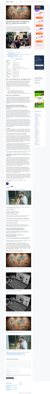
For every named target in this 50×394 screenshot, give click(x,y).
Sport (35, 136)
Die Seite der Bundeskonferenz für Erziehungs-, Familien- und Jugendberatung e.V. (17, 240)
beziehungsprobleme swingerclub (20, 352)
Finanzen (36, 120)
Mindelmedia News (37, 80)
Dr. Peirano (25, 352)
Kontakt (36, 1)
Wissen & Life (21, 1)
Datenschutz (21, 384)
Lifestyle (36, 129)
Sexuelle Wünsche (19, 353)
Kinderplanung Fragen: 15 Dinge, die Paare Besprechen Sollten (14, 332)
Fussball (36, 121)
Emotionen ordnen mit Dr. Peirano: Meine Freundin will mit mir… (14, 268)
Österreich (36, 133)
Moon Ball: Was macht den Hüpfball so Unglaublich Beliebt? (14, 290)
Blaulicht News (37, 114)
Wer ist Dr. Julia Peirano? (11, 53)
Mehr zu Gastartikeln (39, 65)
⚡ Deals (41, 10)
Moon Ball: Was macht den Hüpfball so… (24, 149)
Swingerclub (23, 353)
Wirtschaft (36, 143)
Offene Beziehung (12, 353)
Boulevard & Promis (37, 115)
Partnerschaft (15, 353)
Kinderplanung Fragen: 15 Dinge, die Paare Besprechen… (18, 226)
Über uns (29, 1)
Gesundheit (36, 122)
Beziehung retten (9, 352)
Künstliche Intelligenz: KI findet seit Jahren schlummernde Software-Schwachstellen (16, 354)
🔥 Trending (37, 10)
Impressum (33, 1)
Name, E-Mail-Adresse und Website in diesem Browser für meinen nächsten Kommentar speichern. (19, 375)
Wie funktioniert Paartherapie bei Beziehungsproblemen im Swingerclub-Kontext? (19, 54)
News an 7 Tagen (9, 1)
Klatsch (36, 126)
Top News (36, 140)
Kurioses (36, 128)
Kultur (35, 127)
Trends (35, 141)
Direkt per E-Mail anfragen (39, 66)
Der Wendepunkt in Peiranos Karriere (13, 55)
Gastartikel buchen (41, 1)
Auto (35, 113)
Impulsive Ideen (8, 353)
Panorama (36, 134)
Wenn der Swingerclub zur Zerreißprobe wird (14, 52)
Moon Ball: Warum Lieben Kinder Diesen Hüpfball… (19, 189)
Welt (25, 1)
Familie (7, 351)
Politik (35, 135)
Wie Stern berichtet (8, 151)
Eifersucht (28, 352)
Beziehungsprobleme (13, 352)
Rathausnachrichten (37, 83)
